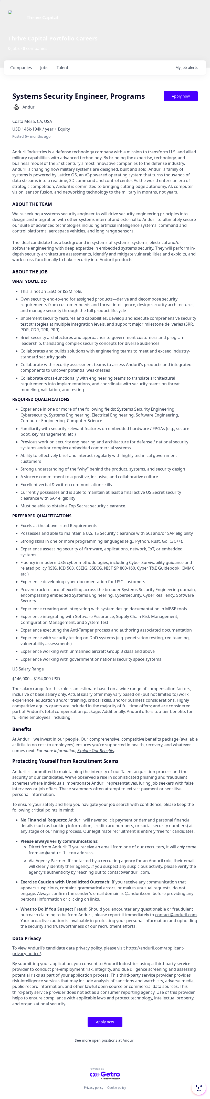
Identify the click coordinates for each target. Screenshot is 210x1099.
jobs (44, 67)
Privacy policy (93, 1087)
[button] (198, 1088)
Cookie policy (116, 1087)
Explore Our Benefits (95, 750)
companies (21, 67)
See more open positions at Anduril (105, 1040)
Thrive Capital (42, 17)
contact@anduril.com (128, 872)
